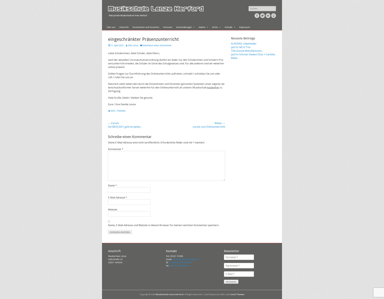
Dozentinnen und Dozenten (145, 27)
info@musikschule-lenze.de (185, 259)
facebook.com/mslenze (180, 262)
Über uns (111, 27)
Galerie (202, 27)
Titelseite (121, 110)
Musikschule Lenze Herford (155, 10)
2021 (113, 110)
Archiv (215, 27)
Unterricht (124, 27)
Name (112, 185)
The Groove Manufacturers (246, 50)
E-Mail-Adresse (117, 197)
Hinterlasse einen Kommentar (156, 45)
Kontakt (228, 27)
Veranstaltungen (184, 27)
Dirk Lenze (133, 45)
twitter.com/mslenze (179, 265)
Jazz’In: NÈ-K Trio (240, 47)
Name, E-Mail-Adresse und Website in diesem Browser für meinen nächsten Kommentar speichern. (163, 225)
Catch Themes (237, 294)
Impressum (244, 27)
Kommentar (115, 149)
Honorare (167, 27)
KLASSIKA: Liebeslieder (243, 43)
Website (112, 209)
